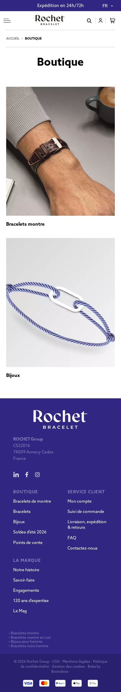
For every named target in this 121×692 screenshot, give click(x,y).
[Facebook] (27, 474)
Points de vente (28, 542)
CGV (56, 661)
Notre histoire (26, 569)
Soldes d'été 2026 (29, 532)
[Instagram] (37, 474)
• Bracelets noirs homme (28, 646)
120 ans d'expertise (31, 600)
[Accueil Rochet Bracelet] (50, 20)
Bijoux (19, 521)
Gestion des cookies (68, 666)
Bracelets (22, 511)
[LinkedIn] (16, 474)
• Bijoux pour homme (25, 642)
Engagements (26, 590)
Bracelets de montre (32, 501)
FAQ (72, 537)
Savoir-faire (24, 580)
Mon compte (80, 501)
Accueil (12, 38)
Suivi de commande (86, 511)
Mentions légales (76, 661)
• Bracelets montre (23, 633)
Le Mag (20, 610)
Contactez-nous (83, 548)
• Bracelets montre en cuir (30, 637)
